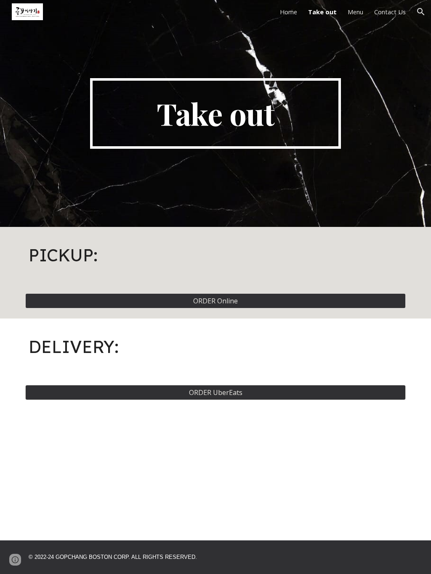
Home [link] (288, 12)
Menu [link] (355, 12)
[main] (215, 113)
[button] (421, 12)
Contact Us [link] (390, 12)
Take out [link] (322, 12)
